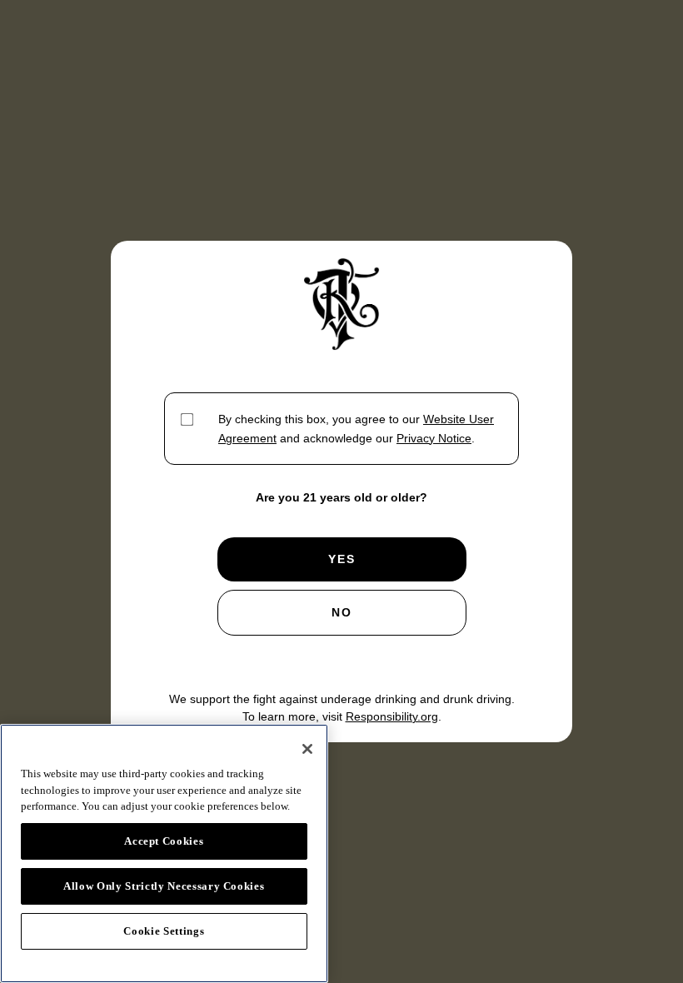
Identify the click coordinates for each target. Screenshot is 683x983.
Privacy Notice (433, 438)
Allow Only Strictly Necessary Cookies (163, 886)
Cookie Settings (163, 931)
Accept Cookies (163, 841)
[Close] (307, 749)
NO (342, 612)
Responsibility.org (392, 716)
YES (342, 559)
